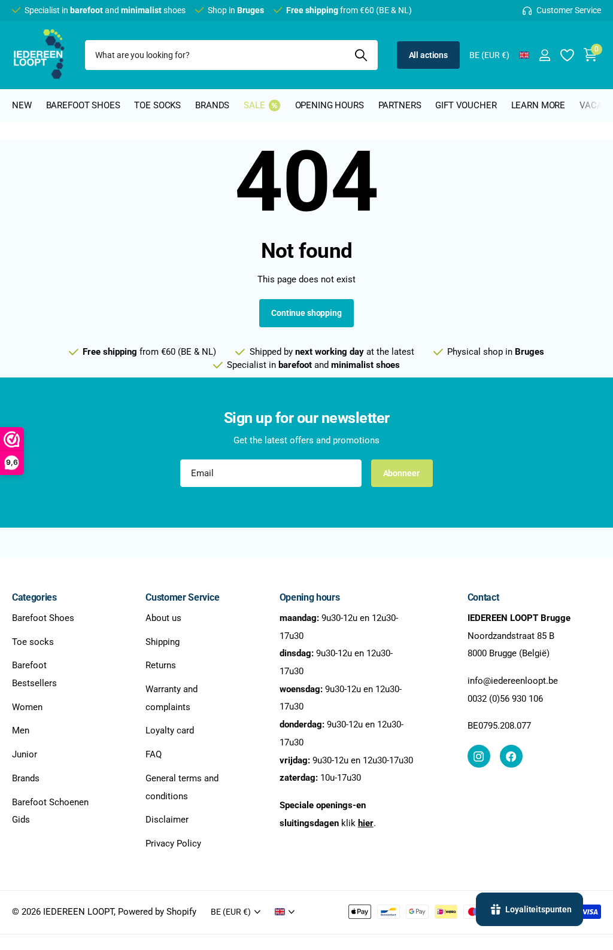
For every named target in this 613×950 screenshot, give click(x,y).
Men (20, 731)
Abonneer (402, 473)
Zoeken (361, 55)
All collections (83, 112)
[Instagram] (479, 756)
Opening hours (329, 105)
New (22, 105)
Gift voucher (465, 105)
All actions (428, 55)
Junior (24, 755)
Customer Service (182, 597)
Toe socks (33, 642)
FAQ (153, 755)
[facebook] (511, 756)
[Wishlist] (566, 55)
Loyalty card (169, 731)
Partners (399, 105)
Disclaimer (167, 820)
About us (163, 618)
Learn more (538, 105)
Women (27, 707)
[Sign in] (544, 55)
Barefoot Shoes (43, 618)
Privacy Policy (173, 843)
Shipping (162, 642)
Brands (26, 778)
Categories (34, 597)
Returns (160, 665)
